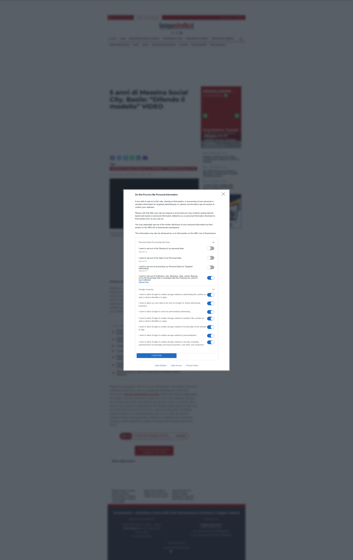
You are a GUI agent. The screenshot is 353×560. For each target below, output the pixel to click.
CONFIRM (157, 356)
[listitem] (176, 242)
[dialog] (176, 280)
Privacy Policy (192, 365)
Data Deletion (161, 365)
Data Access (176, 365)
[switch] (210, 248)
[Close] (224, 194)
